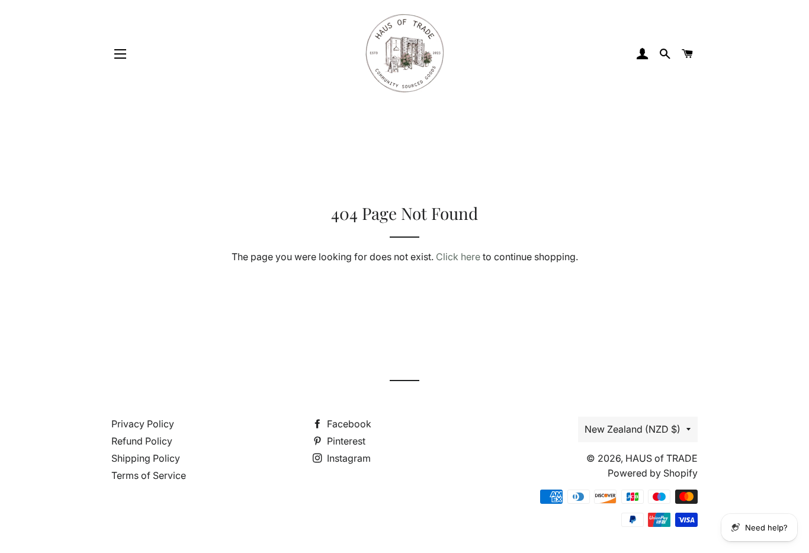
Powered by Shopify (653, 473)
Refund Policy (141, 441)
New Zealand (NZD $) (632, 429)
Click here (458, 257)
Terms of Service (148, 475)
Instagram (348, 458)
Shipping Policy (145, 458)
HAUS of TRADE (661, 458)
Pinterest (345, 441)
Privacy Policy (142, 424)
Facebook (348, 424)
